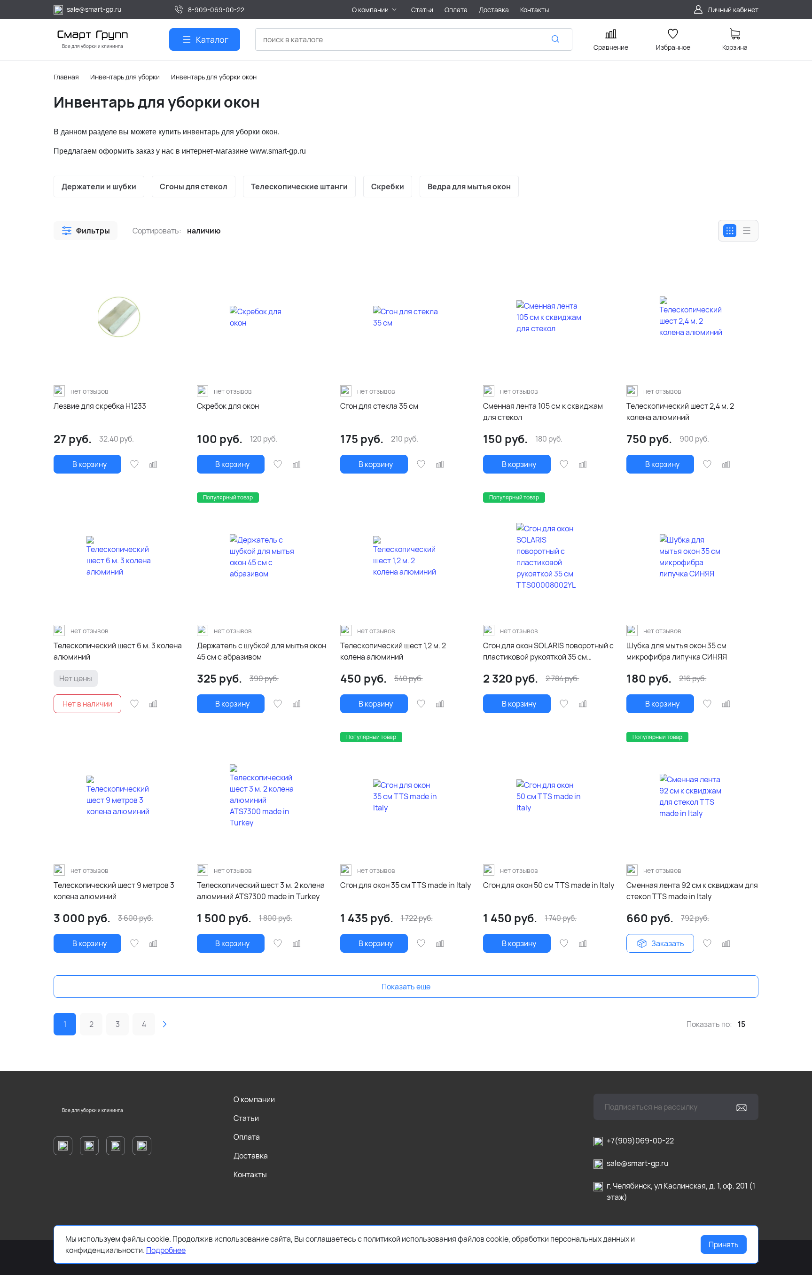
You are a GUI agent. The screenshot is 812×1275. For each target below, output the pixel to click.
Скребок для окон (228, 406)
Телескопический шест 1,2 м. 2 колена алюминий (393, 651)
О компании (254, 1099)
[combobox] (413, 39)
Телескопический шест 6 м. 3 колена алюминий (118, 651)
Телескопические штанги (299, 186)
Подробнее (166, 1250)
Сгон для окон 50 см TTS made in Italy (548, 885)
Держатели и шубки (99, 186)
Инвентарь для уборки (125, 76)
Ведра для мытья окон (469, 186)
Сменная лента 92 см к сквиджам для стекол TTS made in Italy (692, 891)
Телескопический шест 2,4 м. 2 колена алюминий (680, 411)
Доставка (251, 1156)
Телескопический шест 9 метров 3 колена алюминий (114, 891)
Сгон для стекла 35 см (379, 406)
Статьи (246, 1118)
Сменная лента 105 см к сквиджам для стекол (543, 411)
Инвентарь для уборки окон (214, 76)
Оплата (247, 1137)
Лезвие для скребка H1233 (100, 406)
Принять (724, 1244)
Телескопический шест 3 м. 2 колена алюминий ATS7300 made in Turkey (261, 891)
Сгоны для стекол (193, 186)
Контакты (250, 1174)
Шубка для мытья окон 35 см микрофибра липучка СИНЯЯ (676, 651)
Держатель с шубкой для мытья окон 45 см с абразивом (261, 651)
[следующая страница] (164, 1024)
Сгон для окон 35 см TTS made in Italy (405, 885)
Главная (66, 76)
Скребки (387, 186)
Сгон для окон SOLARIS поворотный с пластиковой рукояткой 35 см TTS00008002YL (548, 651)
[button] (85, 230)
